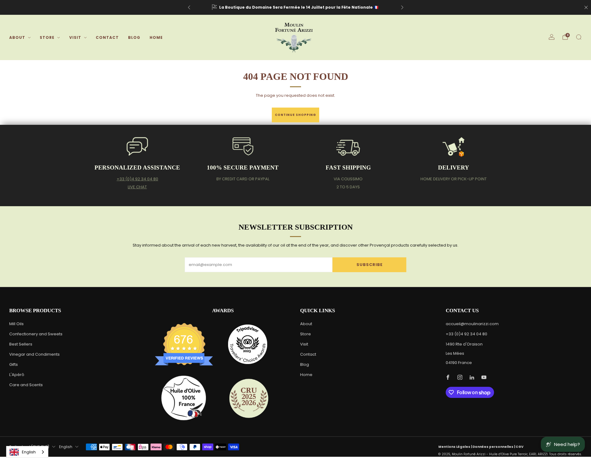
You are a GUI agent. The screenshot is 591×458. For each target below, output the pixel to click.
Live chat (137, 187)
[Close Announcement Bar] (586, 7)
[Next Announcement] (402, 7)
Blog (134, 37)
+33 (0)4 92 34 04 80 (137, 179)
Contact (107, 37)
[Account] (552, 37)
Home (156, 37)
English (65, 446)
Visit (75, 37)
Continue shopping (295, 114)
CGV (520, 446)
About (17, 37)
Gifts (13, 364)
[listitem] (295, 7)
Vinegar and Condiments (34, 354)
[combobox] (27, 452)
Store (47, 37)
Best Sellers (20, 344)
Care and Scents (26, 385)
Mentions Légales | (455, 446)
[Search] (579, 37)
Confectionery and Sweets (35, 334)
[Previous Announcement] (189, 7)
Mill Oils (16, 324)
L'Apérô (16, 375)
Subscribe (369, 265)
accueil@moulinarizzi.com (472, 324)
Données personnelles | (494, 446)
